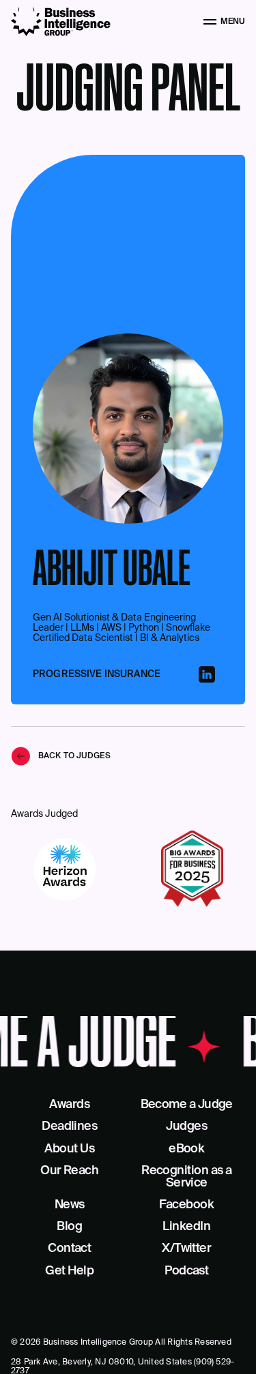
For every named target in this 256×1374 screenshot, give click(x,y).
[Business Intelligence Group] (61, 22)
